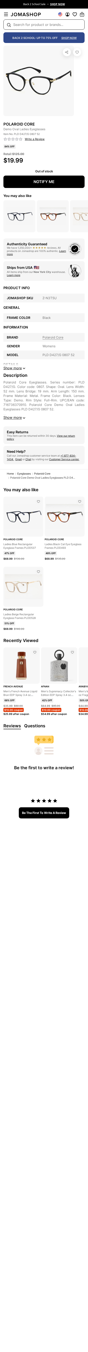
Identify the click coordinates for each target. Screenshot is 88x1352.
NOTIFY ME (44, 181)
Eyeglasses (24, 473)
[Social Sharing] (67, 52)
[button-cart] (82, 14)
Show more (12, 417)
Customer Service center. (64, 459)
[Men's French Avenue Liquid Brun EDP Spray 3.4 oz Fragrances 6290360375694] (35, 652)
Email (18, 459)
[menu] (6, 14)
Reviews (12, 725)
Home (10, 473)
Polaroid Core (42, 473)
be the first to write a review (44, 813)
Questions (34, 725)
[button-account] (67, 14)
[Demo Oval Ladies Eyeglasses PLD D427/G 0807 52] (77, 52)
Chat (28, 459)
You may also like (17, 196)
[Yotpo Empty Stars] (13, 139)
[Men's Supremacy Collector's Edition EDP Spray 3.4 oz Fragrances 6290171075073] (72, 652)
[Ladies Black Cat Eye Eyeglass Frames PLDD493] (79, 501)
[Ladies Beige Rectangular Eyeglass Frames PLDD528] (38, 571)
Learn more (13, 275)
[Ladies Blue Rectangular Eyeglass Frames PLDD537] (38, 501)
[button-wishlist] (74, 14)
